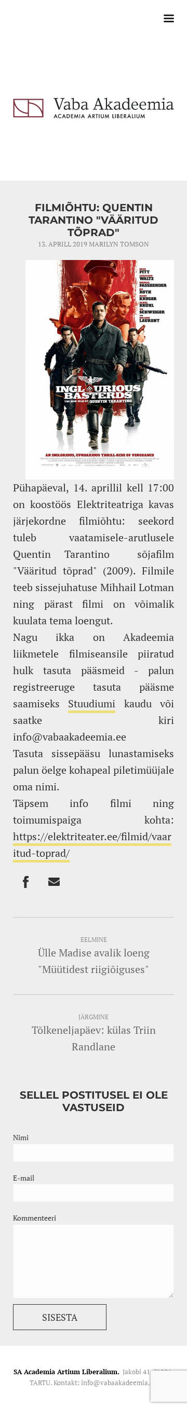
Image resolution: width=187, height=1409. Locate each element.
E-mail (23, 1178)
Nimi (21, 1137)
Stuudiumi (91, 703)
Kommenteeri (34, 1218)
